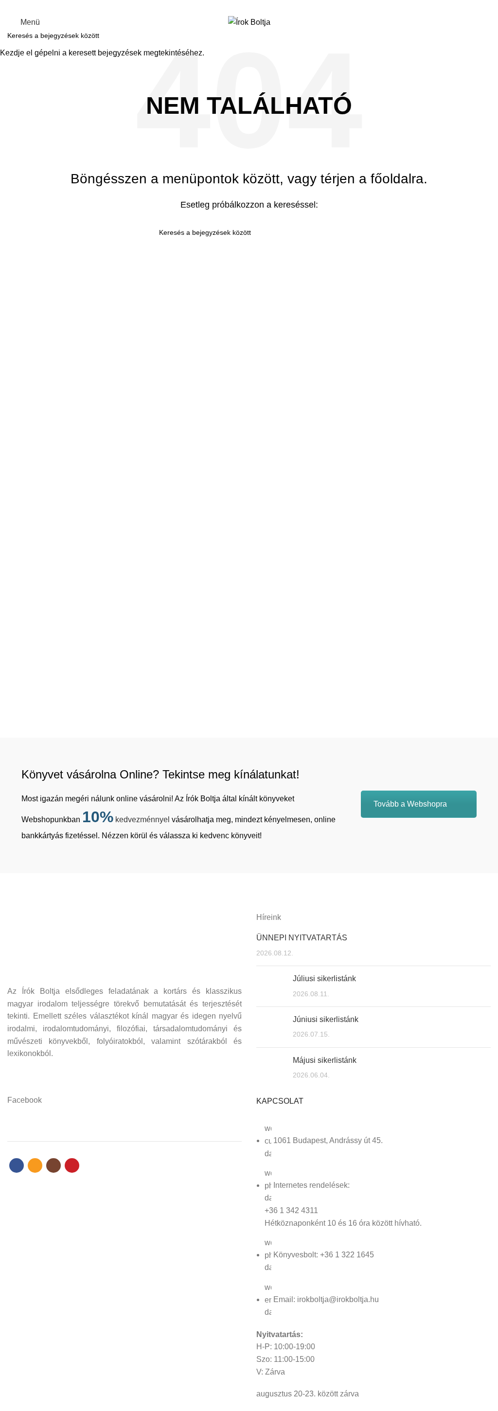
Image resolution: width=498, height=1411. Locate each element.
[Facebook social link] (232, 6)
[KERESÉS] (485, 35)
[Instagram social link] (254, 6)
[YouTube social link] (265, 6)
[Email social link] (243, 6)
